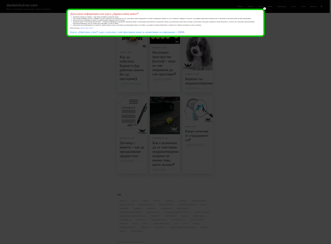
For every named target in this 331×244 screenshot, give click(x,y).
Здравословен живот (87, 28)
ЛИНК (181, 31)
